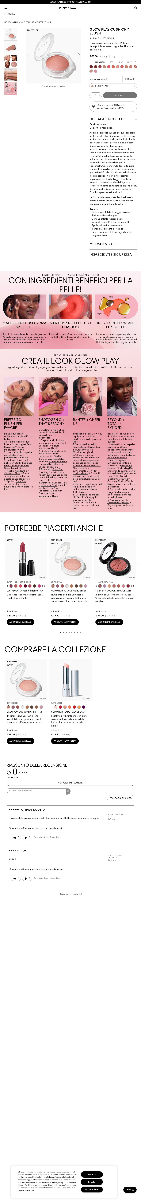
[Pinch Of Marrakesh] (95, 66)
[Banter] (60, 707)
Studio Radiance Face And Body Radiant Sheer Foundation (18, 465)
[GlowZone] (76, 586)
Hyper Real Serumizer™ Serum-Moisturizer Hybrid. (17, 447)
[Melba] (109, 586)
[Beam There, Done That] (11, 586)
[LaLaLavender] (104, 586)
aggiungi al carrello (20, 622)
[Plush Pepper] (100, 66)
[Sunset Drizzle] (57, 586)
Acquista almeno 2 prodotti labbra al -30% (70, 2)
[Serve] (74, 707)
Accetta (92, 1174)
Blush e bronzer (35, 22)
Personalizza (92, 1189)
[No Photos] (39, 586)
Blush (48, 22)
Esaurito (119, 95)
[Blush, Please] (91, 71)
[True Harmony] (104, 66)
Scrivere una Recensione (70, 783)
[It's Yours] (25, 586)
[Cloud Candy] (62, 586)
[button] (130, 1189)
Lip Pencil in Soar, (82, 497)
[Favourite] (55, 707)
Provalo (129, 79)
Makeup (15, 22)
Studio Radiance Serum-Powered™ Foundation (121, 457)
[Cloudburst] (71, 586)
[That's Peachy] (113, 66)
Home (7, 22)
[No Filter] (118, 586)
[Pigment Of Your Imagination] (30, 586)
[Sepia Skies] (81, 586)
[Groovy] (122, 66)
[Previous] (8, 586)
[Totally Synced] (95, 71)
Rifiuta (91, 1182)
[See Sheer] (16, 586)
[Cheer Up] (117, 66)
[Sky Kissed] (53, 586)
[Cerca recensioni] (68, 791)
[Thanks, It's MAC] (100, 586)
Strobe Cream (16, 455)
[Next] (44, 586)
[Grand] (130, 66)
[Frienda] (20, 586)
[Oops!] (79, 707)
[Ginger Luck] (135, 66)
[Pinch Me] (114, 586)
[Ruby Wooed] (128, 586)
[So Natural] (126, 66)
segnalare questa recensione (47, 837)
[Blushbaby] (123, 586)
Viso (23, 22)
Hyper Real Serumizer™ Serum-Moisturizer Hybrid (86, 449)
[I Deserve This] (34, 586)
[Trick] (84, 707)
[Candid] (69, 707)
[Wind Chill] (67, 586)
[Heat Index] (108, 66)
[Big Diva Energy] (91, 66)
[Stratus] (85, 586)
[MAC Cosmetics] (68, 8)
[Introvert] (65, 707)
